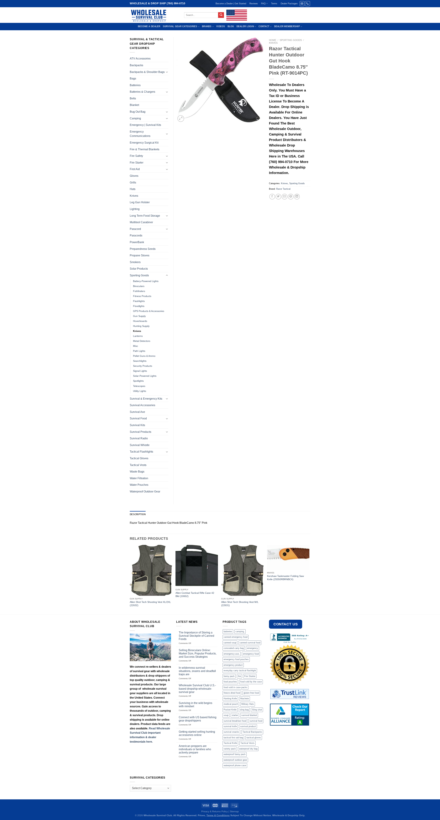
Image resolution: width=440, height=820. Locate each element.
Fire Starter (136, 162)
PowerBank (137, 242)
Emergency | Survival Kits (145, 124)
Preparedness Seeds (143, 248)
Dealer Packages (289, 3)
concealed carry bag (234, 648)
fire (239, 676)
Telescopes (139, 386)
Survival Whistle (140, 445)
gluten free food (251, 693)
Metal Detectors (141, 341)
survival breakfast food (235, 721)
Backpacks (136, 65)
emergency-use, (232, 654)
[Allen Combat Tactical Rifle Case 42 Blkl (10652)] (196, 566)
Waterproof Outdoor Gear (145, 491)
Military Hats (247, 704)
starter (235, 715)
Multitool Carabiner (141, 222)
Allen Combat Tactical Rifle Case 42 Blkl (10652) (194, 594)
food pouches (230, 681)
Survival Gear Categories (180, 26)
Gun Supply (139, 316)
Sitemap (234, 811)
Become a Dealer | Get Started (231, 3)
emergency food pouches (236, 659)
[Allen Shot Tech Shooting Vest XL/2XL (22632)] (151, 570)
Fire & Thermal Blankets (144, 149)
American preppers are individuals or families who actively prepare (195, 749)
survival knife (230, 726)
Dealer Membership (287, 26)
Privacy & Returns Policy (214, 811)
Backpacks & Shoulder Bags (147, 71)
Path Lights (139, 351)
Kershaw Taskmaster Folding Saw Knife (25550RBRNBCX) (285, 578)
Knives (273, 43)
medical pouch (231, 704)
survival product (248, 726)
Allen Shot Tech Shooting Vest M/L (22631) (239, 604)
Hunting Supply (141, 326)
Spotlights (138, 380)
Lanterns (138, 336)
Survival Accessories (142, 405)
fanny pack (229, 676)
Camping (135, 118)
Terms (274, 3)
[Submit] (221, 15)
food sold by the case (251, 681)
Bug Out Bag (137, 111)
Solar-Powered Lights (144, 375)
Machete (244, 698)
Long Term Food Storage (145, 215)
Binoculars (138, 286)
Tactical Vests (138, 465)
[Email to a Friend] (284, 196)
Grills (133, 182)
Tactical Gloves (139, 458)
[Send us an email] (302, 3)
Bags (133, 78)
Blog (231, 26)
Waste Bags (137, 471)
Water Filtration (139, 478)
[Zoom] (180, 118)
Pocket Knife (230, 709)
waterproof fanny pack (235, 754)
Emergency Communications (140, 134)
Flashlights (139, 301)
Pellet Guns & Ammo (144, 356)
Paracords (136, 235)
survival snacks (231, 732)
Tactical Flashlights (141, 451)
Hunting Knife (230, 698)
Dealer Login (245, 26)
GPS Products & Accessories (148, 311)
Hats (132, 189)
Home (272, 40)
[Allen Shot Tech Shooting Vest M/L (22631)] (242, 570)
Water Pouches (139, 484)
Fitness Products (142, 296)
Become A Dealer (149, 26)
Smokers (135, 262)
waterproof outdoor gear (235, 760)
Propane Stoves (139, 255)
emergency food (251, 654)
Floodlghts (138, 306)
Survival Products (140, 431)
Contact (263, 26)
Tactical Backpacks (252, 732)
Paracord (135, 228)
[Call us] (307, 3)
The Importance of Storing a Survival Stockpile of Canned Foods (196, 635)
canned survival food (250, 642)
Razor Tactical (283, 189)
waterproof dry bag (248, 748)
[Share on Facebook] (272, 196)
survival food (256, 721)
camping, (240, 631)
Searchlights (139, 361)
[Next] (309, 579)
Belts (133, 98)
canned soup (230, 642)
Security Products (142, 366)
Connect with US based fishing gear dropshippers (197, 719)
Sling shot (257, 709)
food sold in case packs (235, 687)
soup (226, 715)
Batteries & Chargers (142, 91)
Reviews (253, 3)
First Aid (135, 169)
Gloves (134, 175)
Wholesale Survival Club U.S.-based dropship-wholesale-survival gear (197, 688)
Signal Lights (140, 371)
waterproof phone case (235, 765)
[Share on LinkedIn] (297, 196)
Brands (207, 26)
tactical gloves (253, 737)
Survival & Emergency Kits (146, 398)
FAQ (263, 3)
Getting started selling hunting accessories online (197, 733)
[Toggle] (167, 72)
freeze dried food (232, 693)
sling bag (244, 709)
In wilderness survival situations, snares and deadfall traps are (197, 671)
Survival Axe (137, 411)
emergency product (233, 665)
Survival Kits (137, 425)
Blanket (134, 105)
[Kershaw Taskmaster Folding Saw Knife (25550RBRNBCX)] (288, 557)
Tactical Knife (230, 743)
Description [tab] (138, 514)
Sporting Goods (291, 40)
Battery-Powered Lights (145, 281)
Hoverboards (140, 321)
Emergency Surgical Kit (144, 142)
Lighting (135, 209)
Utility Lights (139, 391)
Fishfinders (139, 291)
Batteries (135, 85)
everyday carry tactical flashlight (240, 670)
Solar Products (139, 268)
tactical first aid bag (233, 737)
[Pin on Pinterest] (291, 196)
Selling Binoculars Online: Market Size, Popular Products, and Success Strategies (197, 653)
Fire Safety (136, 155)
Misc (135, 346)
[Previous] (130, 579)
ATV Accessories (140, 58)
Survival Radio (139, 438)
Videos (220, 26)
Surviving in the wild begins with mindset (195, 705)
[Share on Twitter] (278, 196)
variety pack (230, 748)
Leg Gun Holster (140, 202)
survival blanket (249, 715)
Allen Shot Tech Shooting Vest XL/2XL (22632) (150, 604)
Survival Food (138, 418)
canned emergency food (236, 637)
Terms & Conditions (218, 815)
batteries (228, 631)
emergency (252, 648)
